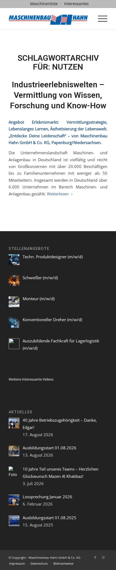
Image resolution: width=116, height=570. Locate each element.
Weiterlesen (58, 193)
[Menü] (100, 18)
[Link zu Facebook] (95, 557)
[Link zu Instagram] (103, 557)
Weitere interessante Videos (31, 379)
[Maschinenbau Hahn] (48, 18)
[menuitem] (44, 3)
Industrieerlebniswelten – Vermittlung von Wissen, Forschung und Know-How (58, 95)
